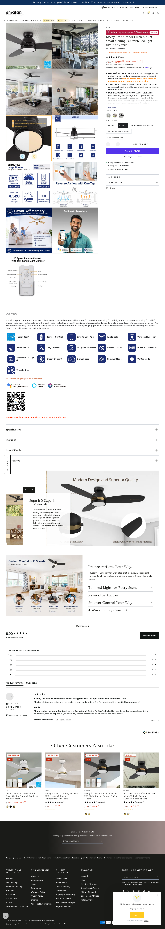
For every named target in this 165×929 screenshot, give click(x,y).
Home (108, 27)
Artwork (9, 879)
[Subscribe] (101, 841)
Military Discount (88, 892)
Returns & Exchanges (65, 902)
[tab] (14, 683)
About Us (35, 876)
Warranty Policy (38, 892)
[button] (142, 13)
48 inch (111, 125)
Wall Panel (10, 890)
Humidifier (10, 894)
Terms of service (37, 924)
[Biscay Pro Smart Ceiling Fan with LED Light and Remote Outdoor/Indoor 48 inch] (63, 770)
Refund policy (11, 924)
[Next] (32, 490)
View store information (118, 169)
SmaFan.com (16, 921)
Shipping (109, 64)
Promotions (61, 890)
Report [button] (62, 720)
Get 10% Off (7, 466)
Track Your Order (63, 898)
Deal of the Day (63, 886)
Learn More (111, 107)
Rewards (85, 876)
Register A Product (64, 906)
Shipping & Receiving (65, 894)
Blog (83, 880)
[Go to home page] (15, 13)
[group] (19, 633)
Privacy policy (23, 924)
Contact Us (36, 888)
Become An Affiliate (90, 896)
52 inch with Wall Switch (119, 131)
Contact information (66, 924)
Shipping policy (50, 924)
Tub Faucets (11, 898)
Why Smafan (37, 880)
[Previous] (26, 490)
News (33, 884)
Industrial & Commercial (17, 906)
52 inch (122, 125)
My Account (61, 879)
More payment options (132, 157)
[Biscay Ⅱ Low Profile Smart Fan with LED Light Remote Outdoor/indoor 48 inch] (102, 770)
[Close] (7, 458)
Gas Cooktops (12, 882)
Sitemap (35, 900)
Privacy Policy (37, 896)
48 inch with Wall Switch (142, 125)
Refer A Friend (87, 900)
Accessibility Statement (41, 904)
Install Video (61, 882)
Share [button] (68, 720)
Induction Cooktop (14, 886)
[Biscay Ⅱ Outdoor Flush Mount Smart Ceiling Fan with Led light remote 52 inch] (24, 770)
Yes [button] (57, 720)
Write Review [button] (149, 635)
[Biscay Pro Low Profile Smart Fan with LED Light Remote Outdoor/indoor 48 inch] (141, 770)
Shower (9, 902)
